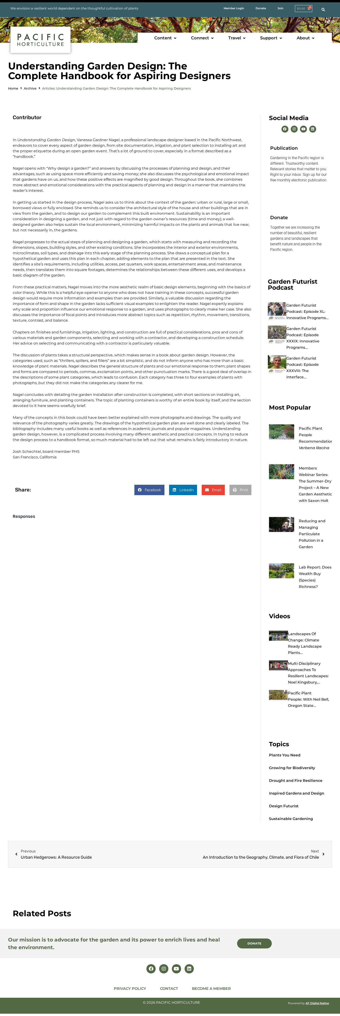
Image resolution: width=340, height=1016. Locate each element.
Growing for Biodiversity (292, 768)
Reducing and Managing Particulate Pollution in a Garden (312, 534)
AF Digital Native (317, 1003)
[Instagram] (294, 129)
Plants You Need (284, 755)
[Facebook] (284, 129)
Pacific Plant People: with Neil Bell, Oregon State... (308, 699)
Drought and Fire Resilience (295, 780)
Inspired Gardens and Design (296, 793)
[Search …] (323, 9)
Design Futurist (284, 806)
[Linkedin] (312, 129)
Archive (30, 88)
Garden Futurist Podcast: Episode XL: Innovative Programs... (307, 311)
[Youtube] (303, 129)
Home (13, 88)
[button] (165, 38)
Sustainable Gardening (291, 819)
